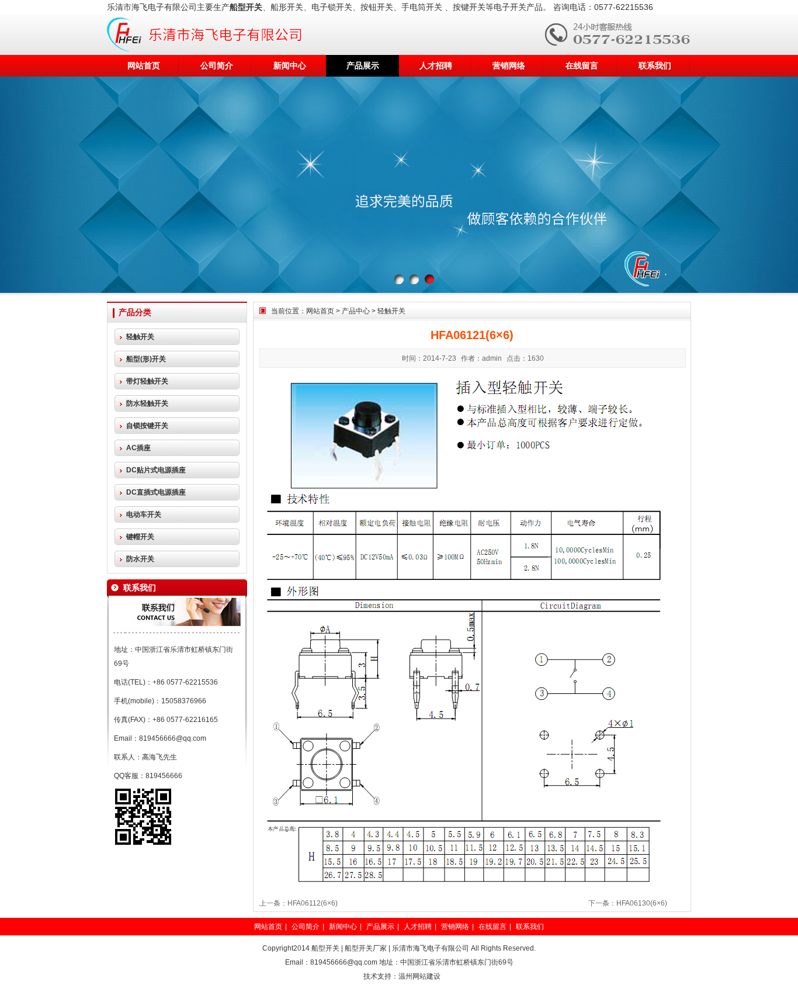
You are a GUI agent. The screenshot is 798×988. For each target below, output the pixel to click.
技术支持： (380, 976)
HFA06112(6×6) (312, 903)
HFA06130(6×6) (641, 903)
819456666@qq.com (172, 738)
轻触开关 (391, 311)
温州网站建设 (419, 976)
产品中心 (356, 311)
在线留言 (581, 65)
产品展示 (362, 65)
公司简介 (216, 65)
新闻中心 (289, 65)
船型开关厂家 (366, 948)
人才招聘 (435, 65)
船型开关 (325, 948)
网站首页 (143, 65)
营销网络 (508, 65)
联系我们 (655, 65)
